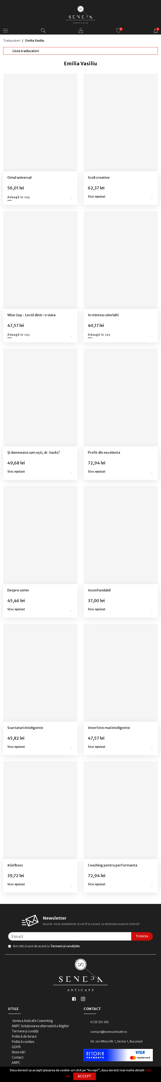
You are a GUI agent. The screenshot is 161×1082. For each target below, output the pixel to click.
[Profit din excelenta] (121, 397)
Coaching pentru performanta (112, 865)
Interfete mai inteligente (109, 728)
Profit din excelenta (104, 452)
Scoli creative (99, 177)
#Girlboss (15, 865)
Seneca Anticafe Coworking (32, 1021)
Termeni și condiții (25, 1031)
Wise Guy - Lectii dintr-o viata (31, 315)
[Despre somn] (40, 535)
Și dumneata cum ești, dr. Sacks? (33, 452)
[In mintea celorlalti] (121, 260)
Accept (84, 1076)
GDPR (16, 1047)
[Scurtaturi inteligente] (40, 672)
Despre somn (18, 590)
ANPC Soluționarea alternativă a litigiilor (40, 1026)
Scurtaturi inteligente (25, 728)
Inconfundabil (99, 590)
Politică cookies (23, 1042)
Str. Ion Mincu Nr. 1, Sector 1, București (116, 1041)
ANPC (16, 1063)
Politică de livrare (24, 1036)
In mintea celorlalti (103, 315)
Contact (17, 1057)
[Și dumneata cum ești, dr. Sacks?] (40, 397)
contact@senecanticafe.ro (108, 1032)
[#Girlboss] (40, 810)
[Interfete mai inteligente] (121, 672)
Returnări (18, 1052)
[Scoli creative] (121, 122)
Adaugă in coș (18, 197)
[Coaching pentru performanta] (121, 810)
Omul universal (19, 177)
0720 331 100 (99, 1022)
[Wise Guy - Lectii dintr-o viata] (40, 260)
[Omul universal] (40, 122)
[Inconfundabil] (121, 535)
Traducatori (11, 40)
